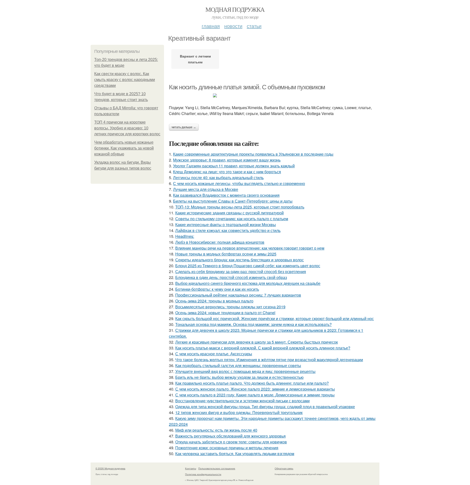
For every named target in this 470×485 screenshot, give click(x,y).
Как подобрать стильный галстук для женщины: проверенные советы (238, 365)
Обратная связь (284, 468)
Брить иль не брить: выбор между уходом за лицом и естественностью (239, 377)
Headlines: (184, 236)
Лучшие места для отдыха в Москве (205, 189)
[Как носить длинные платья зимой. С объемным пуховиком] (274, 95)
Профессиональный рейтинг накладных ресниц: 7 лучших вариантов (238, 295)
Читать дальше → (184, 127)
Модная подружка (234, 9)
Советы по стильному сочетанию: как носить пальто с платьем (231, 218)
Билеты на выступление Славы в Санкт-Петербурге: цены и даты (233, 201)
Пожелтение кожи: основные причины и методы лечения (226, 447)
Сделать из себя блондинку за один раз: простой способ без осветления (240, 271)
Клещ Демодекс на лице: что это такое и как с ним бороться (227, 171)
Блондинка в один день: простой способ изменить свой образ (231, 277)
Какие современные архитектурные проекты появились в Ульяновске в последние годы (253, 154)
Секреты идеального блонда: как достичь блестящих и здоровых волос (239, 260)
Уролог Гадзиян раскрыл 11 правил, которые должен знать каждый (234, 166)
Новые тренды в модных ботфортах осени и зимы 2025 (225, 254)
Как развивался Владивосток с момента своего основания (226, 195)
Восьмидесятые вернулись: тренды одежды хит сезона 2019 (230, 307)
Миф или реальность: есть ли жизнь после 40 (216, 430)
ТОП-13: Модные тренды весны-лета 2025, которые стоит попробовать (239, 207)
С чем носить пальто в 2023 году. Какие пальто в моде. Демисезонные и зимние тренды (255, 395)
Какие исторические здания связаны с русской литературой (229, 213)
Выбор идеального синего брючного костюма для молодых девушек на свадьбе (247, 283)
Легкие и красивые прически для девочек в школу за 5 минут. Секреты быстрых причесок (256, 342)
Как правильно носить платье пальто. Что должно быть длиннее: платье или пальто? (252, 383)
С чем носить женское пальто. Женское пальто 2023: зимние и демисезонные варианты (255, 389)
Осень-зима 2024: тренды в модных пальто (214, 301)
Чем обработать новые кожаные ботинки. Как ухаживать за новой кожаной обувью (124, 148)
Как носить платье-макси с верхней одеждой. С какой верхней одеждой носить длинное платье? (262, 348)
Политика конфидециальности (203, 474)
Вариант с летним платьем (195, 59)
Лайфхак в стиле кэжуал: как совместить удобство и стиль (228, 230)
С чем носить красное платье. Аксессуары (213, 354)
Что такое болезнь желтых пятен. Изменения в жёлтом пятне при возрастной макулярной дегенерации (269, 359)
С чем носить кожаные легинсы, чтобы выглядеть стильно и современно (239, 183)
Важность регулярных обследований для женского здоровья (230, 436)
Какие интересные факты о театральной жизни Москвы (225, 224)
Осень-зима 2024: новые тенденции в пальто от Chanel (225, 312)
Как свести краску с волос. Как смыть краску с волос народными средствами (124, 80)
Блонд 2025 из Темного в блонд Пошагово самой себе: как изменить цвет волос (247, 265)
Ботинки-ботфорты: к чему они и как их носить (217, 289)
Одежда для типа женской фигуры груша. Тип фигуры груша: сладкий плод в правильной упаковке (265, 406)
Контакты (190, 468)
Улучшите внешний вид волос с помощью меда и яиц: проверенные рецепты (245, 371)
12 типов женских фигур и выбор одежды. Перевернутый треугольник (239, 412)
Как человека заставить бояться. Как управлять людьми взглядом (234, 453)
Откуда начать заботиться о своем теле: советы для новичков (231, 442)
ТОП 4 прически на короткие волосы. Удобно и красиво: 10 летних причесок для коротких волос (127, 128)
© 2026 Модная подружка (110, 468)
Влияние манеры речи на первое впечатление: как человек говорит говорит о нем (249, 248)
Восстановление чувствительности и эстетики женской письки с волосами (242, 401)
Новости (233, 25)
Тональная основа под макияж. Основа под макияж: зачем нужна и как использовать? (253, 324)
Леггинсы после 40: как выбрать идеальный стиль (218, 177)
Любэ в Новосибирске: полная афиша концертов (219, 242)
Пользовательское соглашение (216, 468)
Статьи (254, 25)
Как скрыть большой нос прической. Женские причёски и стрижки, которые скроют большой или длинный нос (274, 318)
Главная (211, 25)
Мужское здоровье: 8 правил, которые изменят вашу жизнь (227, 160)
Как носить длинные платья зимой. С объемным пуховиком (247, 87)
